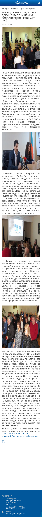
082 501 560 (10, 504)
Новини (14, 9)
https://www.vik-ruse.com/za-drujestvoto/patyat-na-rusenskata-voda (20, 434)
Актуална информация (27, 9)
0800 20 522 (20, 508)
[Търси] (27, 2)
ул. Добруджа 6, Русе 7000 (16, 514)
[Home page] (21, 3)
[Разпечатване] (3, 442)
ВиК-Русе (5, 9)
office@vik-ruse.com (13, 501)
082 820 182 (10, 508)
